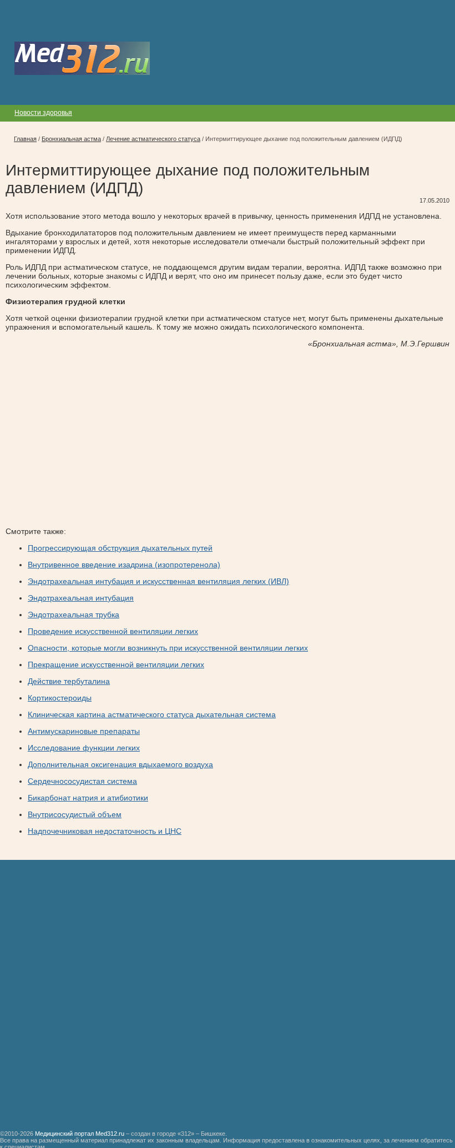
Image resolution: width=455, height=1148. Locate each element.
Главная (25, 138)
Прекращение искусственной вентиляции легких (116, 664)
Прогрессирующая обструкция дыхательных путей (120, 547)
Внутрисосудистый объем (75, 814)
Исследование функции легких (84, 747)
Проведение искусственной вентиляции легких (113, 631)
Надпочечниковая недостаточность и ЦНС (104, 831)
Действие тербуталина (69, 681)
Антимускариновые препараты (84, 731)
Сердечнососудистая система (82, 781)
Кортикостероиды (60, 697)
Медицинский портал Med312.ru (79, 1133)
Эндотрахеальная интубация (81, 597)
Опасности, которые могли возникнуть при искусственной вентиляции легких (168, 647)
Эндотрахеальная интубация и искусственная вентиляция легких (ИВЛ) (158, 581)
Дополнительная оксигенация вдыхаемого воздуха (120, 764)
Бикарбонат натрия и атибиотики (88, 797)
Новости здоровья (43, 113)
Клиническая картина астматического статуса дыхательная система (152, 714)
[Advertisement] (99, 433)
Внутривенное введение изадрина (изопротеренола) (124, 564)
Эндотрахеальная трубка (73, 614)
